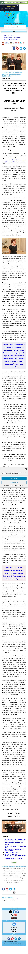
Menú (14, 31)
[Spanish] (3, 43)
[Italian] (13, 43)
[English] (6, 43)
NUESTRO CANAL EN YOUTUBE (13, 859)
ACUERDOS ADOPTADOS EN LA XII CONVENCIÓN (14, 849)
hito (10, 871)
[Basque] (23, 43)
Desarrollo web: (20, 945)
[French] (8, 43)
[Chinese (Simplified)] (18, 43)
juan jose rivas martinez (15, 875)
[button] (26, 469)
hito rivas (14, 871)
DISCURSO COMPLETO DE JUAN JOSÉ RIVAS (15, 846)
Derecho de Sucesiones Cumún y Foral (14, 868)
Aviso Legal (22, 485)
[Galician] (21, 43)
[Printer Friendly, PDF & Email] (14, 862)
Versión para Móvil (14, 907)
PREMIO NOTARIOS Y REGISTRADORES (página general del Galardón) (15, 856)
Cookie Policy (6, 485)
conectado (15, 899)
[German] (11, 43)
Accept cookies (14, 478)
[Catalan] (3, 44)
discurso (6, 871)
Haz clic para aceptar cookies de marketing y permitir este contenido (14, 826)
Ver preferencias (14, 482)
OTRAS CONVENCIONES (11, 852)
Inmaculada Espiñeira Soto (15, 873)
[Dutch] (16, 43)
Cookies (19, 943)
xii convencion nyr (16, 882)
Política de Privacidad (14, 485)
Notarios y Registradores (14, 23)
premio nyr (14, 880)
